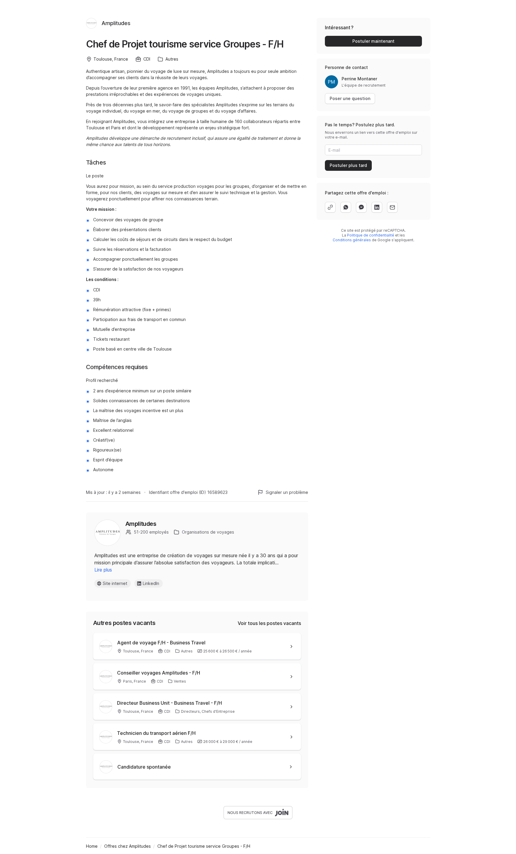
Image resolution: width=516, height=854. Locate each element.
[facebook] (361, 207)
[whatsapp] (345, 207)
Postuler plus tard (348, 165)
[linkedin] (376, 207)
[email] (392, 207)
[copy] (330, 207)
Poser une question (350, 98)
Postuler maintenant (373, 41)
